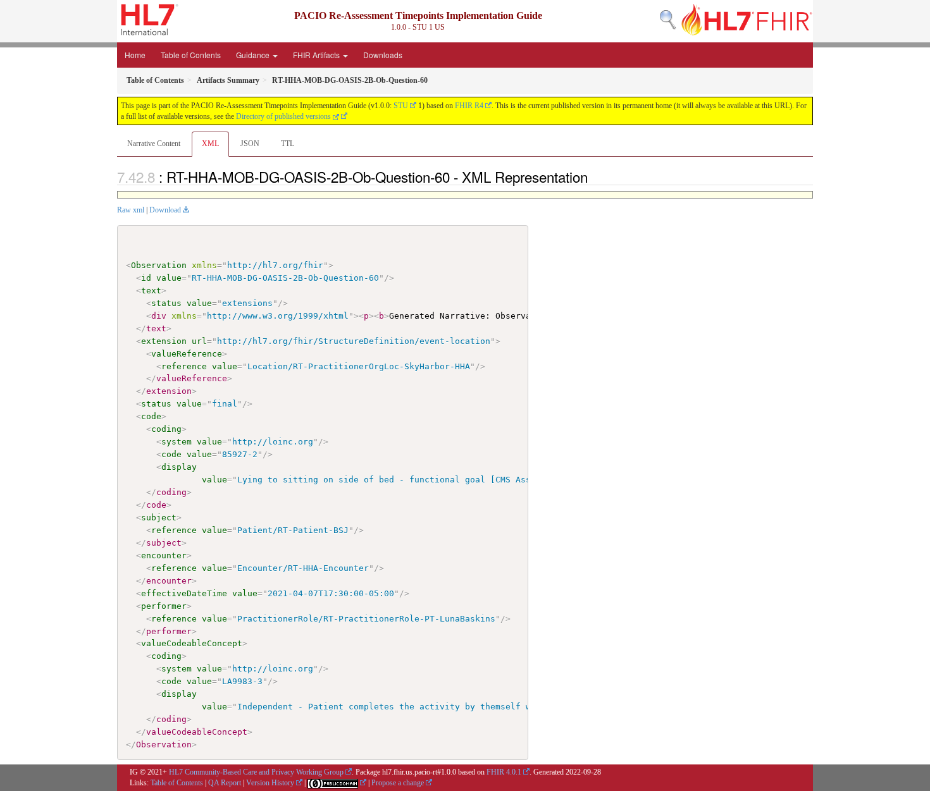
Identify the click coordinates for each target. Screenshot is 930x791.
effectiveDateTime (184, 593)
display (179, 467)
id (146, 278)
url (199, 341)
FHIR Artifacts (317, 54)
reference (184, 366)
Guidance (253, 54)
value (169, 278)
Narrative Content (153, 143)
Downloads (382, 54)
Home (135, 54)
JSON (249, 143)
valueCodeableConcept (191, 643)
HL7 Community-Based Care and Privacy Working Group (256, 772)
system (176, 441)
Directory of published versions (284, 116)
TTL (287, 143)
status (166, 303)
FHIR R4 (469, 105)
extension (164, 341)
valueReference (186, 354)
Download (165, 209)
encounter (164, 555)
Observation (159, 265)
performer (164, 606)
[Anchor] (595, 176)
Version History (270, 782)
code (151, 416)
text (151, 290)
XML (210, 143)
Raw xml (130, 209)
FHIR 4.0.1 (504, 772)
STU (401, 105)
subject (159, 517)
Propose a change (397, 782)
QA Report (224, 782)
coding (166, 429)
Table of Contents (191, 54)
